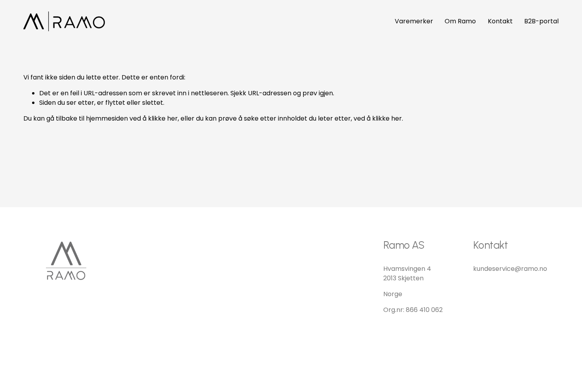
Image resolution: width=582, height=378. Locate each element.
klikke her (163, 118)
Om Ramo (460, 21)
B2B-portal (541, 21)
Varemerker (414, 21)
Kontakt (500, 21)
